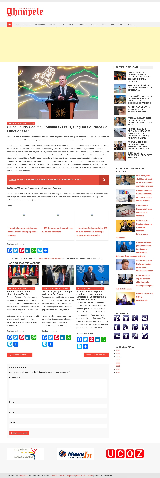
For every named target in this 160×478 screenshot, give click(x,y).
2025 (118, 353)
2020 (118, 369)
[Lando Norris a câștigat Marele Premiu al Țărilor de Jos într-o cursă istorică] (120, 75)
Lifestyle (81, 24)
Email (12, 412)
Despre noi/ (70, 476)
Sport (112, 24)
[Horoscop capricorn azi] (126, 335)
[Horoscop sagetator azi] (117, 335)
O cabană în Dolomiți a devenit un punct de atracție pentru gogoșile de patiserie (140, 99)
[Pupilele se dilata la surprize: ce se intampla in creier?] (120, 110)
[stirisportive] (25, 454)
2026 (118, 350)
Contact (131, 24)
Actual (16, 24)
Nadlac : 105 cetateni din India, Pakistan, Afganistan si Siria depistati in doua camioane (97, 355)
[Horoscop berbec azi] (117, 318)
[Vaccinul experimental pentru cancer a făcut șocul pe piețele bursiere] (24, 219)
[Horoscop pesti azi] (145, 335)
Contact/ (90, 476)
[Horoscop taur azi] (126, 318)
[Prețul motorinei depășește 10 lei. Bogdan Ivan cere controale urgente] (120, 145)
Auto (104, 24)
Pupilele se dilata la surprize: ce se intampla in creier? (139, 109)
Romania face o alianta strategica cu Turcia (19, 292)
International (40, 24)
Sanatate (94, 24)
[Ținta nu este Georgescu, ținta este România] (120, 156)
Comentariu (14, 378)
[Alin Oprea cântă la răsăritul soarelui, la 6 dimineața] (120, 88)
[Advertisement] (80, 44)
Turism (121, 24)
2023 (118, 360)
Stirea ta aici (81, 476)
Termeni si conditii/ (58, 476)
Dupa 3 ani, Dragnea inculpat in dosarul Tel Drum (57, 292)
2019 (118, 372)
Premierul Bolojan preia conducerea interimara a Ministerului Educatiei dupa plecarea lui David (91, 295)
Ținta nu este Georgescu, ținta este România (140, 155)
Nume (12, 402)
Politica (71, 24)
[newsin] (75, 454)
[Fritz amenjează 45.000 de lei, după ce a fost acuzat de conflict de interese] (120, 121)
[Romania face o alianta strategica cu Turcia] (23, 275)
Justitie (52, 24)
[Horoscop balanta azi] (135, 327)
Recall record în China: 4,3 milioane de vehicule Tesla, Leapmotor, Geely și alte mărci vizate (139, 133)
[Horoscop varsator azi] (135, 335)
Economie (27, 24)
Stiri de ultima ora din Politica (21, 123)
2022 (118, 363)
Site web (12, 422)
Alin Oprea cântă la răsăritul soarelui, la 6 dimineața (140, 87)
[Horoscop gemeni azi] (135, 318)
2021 (118, 366)
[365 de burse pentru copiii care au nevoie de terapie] (58, 219)
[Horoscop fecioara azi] (126, 327)
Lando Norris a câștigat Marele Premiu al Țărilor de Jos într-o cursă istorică (139, 76)
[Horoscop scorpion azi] (145, 327)
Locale (61, 24)
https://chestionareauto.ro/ (50, 258)
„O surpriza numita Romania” (21, 355)
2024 (118, 357)
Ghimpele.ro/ (23, 476)
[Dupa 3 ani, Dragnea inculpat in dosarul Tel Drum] (58, 275)
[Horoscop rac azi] (145, 318)
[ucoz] (125, 454)
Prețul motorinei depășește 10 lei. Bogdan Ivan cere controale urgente (139, 145)
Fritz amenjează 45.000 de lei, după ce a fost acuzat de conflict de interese (140, 121)
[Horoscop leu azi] (117, 327)
